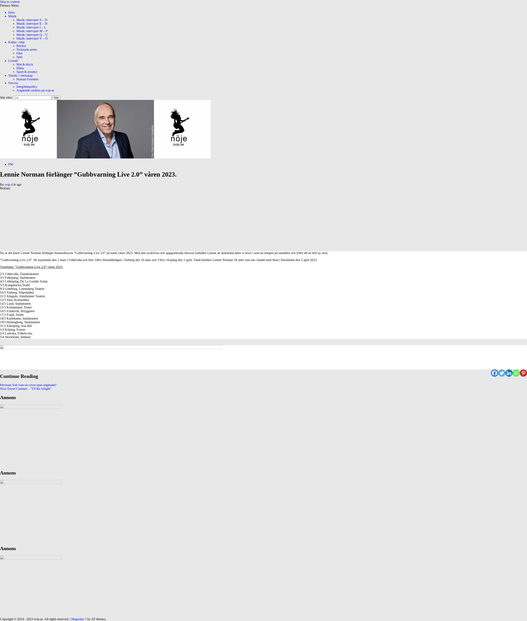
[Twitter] (501, 373)
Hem (11, 12)
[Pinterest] (523, 373)
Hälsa (20, 68)
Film (19, 53)
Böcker (21, 46)
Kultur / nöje (16, 42)
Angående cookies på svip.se (35, 90)
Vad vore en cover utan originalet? (28, 385)
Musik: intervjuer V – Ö (32, 38)
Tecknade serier (26, 49)
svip (8, 184)
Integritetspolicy (26, 86)
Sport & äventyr (26, 72)
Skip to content (10, 2)
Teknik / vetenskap (20, 75)
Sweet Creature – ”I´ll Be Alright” (25, 388)
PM (10, 164)
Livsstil (13, 60)
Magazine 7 (78, 619)
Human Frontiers (27, 79)
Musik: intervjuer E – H (31, 23)
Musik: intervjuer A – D (31, 20)
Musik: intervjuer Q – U (32, 34)
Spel (19, 57)
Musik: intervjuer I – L (31, 27)
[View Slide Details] (111, 357)
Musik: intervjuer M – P (32, 31)
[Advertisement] (123, 219)
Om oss (13, 83)
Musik (12, 16)
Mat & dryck (24, 64)
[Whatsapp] (516, 373)
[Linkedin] (509, 373)
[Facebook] (494, 373)
